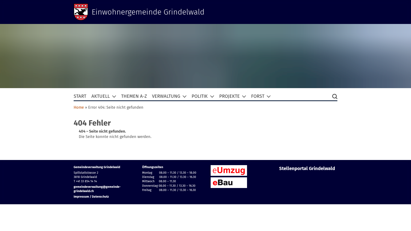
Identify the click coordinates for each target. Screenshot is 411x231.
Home (79, 107)
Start (80, 96)
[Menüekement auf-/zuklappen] (114, 96)
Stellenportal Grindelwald (307, 168)
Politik (200, 96)
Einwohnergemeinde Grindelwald (148, 12)
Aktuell (100, 96)
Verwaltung (166, 96)
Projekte (229, 96)
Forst (257, 96)
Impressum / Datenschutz (91, 196)
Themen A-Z (134, 96)
